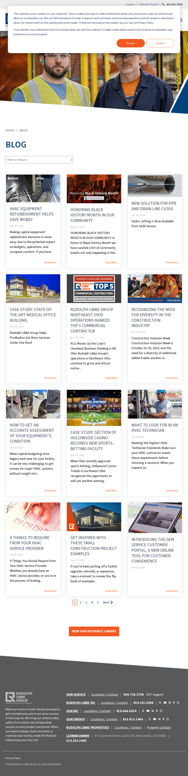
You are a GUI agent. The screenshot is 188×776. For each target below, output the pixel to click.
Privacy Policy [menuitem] (13, 758)
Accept (130, 43)
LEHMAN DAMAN (77, 736)
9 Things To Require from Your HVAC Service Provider (29, 543)
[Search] (180, 19)
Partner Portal (148, 4)
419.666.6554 (126, 711)
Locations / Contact (104, 694)
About (23, 130)
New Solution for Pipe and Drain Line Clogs (154, 206)
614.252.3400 (76, 740)
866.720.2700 (134, 694)
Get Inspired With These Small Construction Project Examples (93, 546)
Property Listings (159, 727)
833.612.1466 (133, 719)
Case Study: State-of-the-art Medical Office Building (33, 315)
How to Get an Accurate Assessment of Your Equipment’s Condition (32, 433)
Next (106, 602)
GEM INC (72, 711)
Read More (51, 262)
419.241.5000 (174, 4)
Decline (160, 43)
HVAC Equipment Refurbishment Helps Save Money (32, 214)
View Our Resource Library (94, 631)
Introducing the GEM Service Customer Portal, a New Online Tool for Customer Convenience (152, 550)
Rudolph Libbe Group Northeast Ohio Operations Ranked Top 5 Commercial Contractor (91, 320)
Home (10, 130)
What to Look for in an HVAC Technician (154, 428)
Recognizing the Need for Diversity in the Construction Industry (153, 318)
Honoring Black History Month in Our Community (92, 215)
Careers (131, 4)
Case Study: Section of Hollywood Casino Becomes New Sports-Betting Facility (93, 440)
